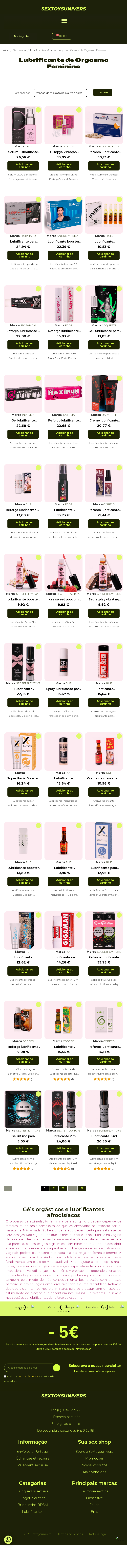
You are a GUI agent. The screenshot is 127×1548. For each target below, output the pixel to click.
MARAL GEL (109, 415)
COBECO (109, 504)
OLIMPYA (68, 146)
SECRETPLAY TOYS (28, 593)
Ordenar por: (22, 92)
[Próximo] (119, 1188)
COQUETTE (108, 325)
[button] (64, 20)
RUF (28, 504)
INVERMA (27, 415)
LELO (28, 146)
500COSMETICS (108, 146)
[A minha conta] (85, 37)
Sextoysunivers (63, 9)
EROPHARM (28, 236)
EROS (109, 236)
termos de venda (28, 1376)
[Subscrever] (56, 1367)
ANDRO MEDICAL (68, 236)
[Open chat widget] (119, 1540)
